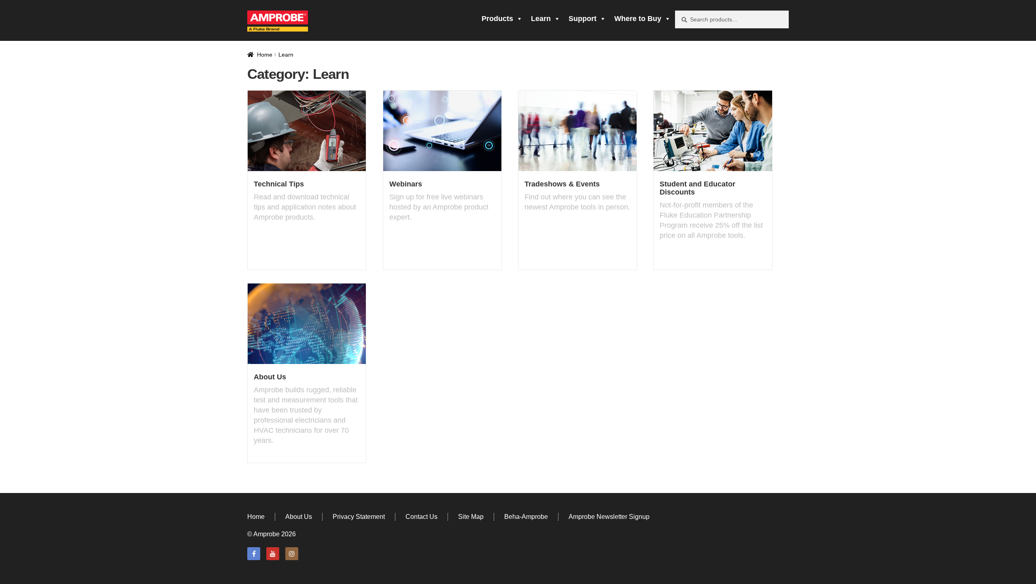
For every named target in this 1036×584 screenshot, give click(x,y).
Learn (541, 19)
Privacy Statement (359, 516)
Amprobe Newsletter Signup (609, 516)
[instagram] (291, 553)
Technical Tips (279, 184)
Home (264, 54)
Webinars (405, 184)
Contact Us (421, 516)
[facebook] (253, 553)
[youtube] (272, 553)
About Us (270, 377)
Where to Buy (637, 19)
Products (497, 19)
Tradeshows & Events (562, 184)
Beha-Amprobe (526, 516)
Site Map (471, 516)
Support (583, 19)
